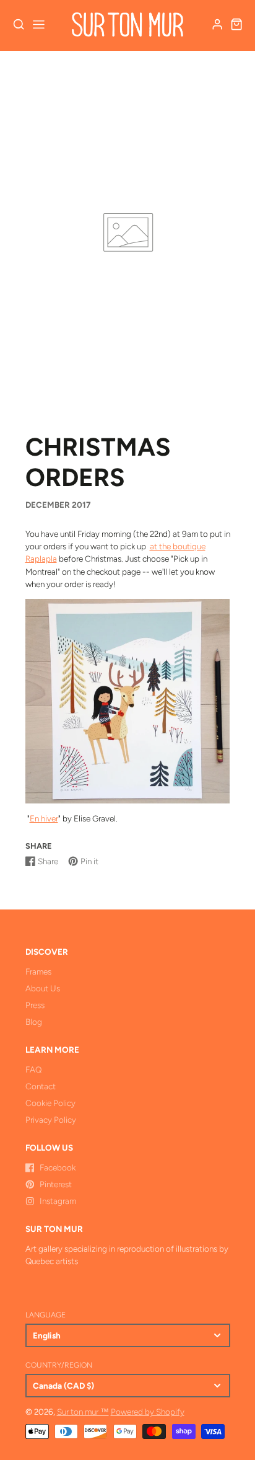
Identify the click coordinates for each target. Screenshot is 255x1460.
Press (35, 1005)
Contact (40, 1086)
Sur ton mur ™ (83, 1412)
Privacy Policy (50, 1120)
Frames (38, 971)
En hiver (44, 818)
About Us (42, 988)
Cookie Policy (50, 1103)
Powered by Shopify (147, 1412)
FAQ (33, 1069)
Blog (33, 1022)
